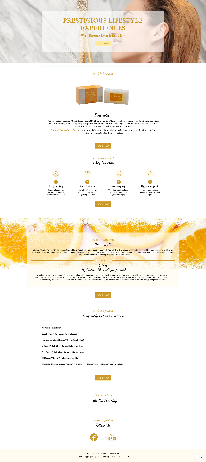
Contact (126, 457)
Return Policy (116, 457)
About (80, 457)
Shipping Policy (90, 457)
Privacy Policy (103, 457)
